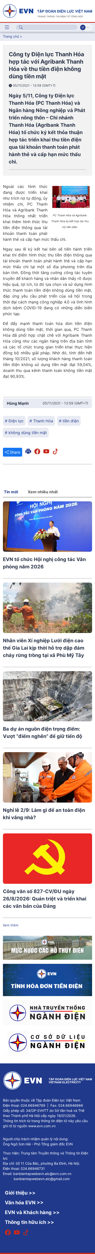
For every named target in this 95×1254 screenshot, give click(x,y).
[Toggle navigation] (7, 27)
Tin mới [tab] (11, 491)
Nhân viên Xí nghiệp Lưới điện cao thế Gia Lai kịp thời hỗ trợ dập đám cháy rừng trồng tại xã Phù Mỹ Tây (43, 648)
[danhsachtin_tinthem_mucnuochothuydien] (47, 947)
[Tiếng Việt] (47, 10)
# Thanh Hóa (41, 420)
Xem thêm (10, 925)
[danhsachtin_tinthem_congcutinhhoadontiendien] (47, 979)
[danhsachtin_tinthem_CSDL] (47, 1041)
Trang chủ (11, 36)
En (88, 27)
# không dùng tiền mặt (26, 432)
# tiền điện (69, 420)
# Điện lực (14, 420)
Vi (83, 27)
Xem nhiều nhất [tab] (43, 491)
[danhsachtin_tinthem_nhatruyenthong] (47, 1012)
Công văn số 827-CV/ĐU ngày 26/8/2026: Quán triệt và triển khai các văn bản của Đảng (44, 898)
